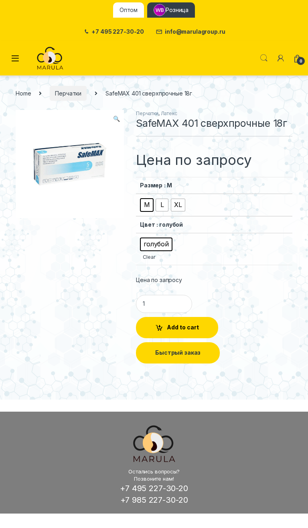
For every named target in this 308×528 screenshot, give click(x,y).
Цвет (147, 224)
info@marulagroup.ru (195, 31)
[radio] (147, 205)
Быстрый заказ (178, 352)
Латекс (169, 113)
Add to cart (183, 327)
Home (23, 93)
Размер (151, 185)
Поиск (263, 58)
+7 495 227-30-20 (117, 31)
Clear (149, 257)
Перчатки (68, 93)
